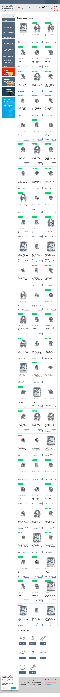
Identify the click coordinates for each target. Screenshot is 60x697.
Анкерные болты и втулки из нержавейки (8, 40)
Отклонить (6, 688)
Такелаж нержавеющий (8, 34)
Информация (34, 1)
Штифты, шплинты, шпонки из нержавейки (8, 50)
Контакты (38, 1)
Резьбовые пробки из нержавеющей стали (7, 59)
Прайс (12, 1)
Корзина (52, 2)
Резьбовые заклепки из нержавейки (8, 66)
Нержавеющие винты (7, 37)
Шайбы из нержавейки (7, 27)
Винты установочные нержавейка (7, 20)
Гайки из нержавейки (7, 25)
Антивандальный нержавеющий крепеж (7, 46)
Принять (13, 688)
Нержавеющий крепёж (5, 2)
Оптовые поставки (22, 2)
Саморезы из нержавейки (8, 32)
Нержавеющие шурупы (8, 43)
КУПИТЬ (26, 42)
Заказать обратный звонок (52, 8)
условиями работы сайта (11, 682)
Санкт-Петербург (9, 10)
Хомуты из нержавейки (8, 56)
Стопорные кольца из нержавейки (7, 53)
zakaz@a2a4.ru (48, 684)
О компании (29, 2)
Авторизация (55, 10)
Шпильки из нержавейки (8, 30)
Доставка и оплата (15, 2)
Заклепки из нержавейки (8, 62)
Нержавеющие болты (7, 22)
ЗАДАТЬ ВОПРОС (8, 114)
